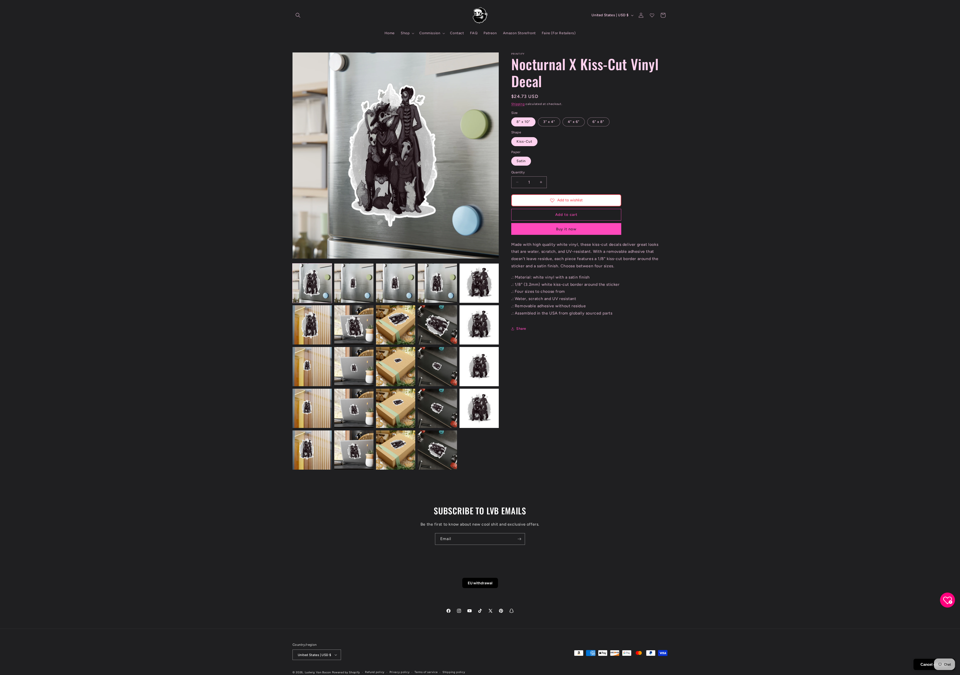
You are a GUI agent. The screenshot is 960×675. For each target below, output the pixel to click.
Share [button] (521, 329)
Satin (521, 161)
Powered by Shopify (346, 672)
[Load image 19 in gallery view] (437, 408)
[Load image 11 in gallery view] (312, 366)
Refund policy (374, 672)
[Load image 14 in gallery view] (437, 366)
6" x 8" (598, 122)
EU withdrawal (480, 583)
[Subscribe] (519, 539)
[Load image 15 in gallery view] (479, 366)
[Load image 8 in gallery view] (395, 324)
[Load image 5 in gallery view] (479, 283)
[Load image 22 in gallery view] (354, 450)
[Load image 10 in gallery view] (479, 324)
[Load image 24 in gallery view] (437, 450)
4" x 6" (574, 122)
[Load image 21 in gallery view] (312, 450)
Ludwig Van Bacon (318, 672)
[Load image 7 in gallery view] (354, 324)
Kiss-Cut (524, 141)
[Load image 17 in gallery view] (354, 408)
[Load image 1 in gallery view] (312, 283)
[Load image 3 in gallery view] (395, 283)
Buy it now (566, 229)
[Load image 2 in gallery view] (354, 283)
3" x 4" (549, 122)
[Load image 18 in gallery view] (395, 408)
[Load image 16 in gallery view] (312, 408)
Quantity (518, 172)
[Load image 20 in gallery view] (479, 408)
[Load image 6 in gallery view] (312, 324)
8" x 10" (523, 122)
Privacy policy (400, 672)
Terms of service (426, 672)
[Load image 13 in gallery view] (395, 366)
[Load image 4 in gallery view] (437, 283)
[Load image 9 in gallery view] (437, 324)
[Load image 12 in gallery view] (354, 366)
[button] (298, 15)
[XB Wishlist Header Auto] (652, 15)
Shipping (518, 104)
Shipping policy (453, 672)
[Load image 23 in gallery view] (395, 450)
